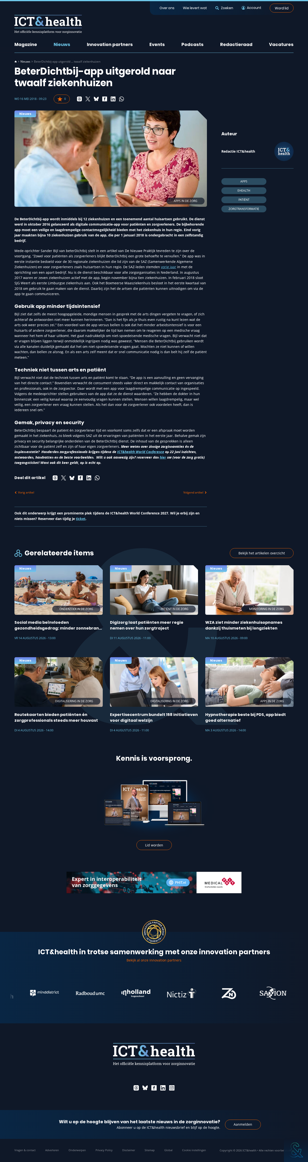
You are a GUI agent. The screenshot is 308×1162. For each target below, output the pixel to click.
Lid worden (154, 845)
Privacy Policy (104, 1150)
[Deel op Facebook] (104, 99)
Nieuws (62, 44)
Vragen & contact (25, 1150)
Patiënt (244, 200)
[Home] (15, 61)
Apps (243, 181)
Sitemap (150, 1150)
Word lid (282, 8)
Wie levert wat (195, 8)
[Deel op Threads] (79, 99)
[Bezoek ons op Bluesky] (145, 1088)
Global (168, 1150)
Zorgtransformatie (244, 209)
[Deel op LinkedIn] (113, 99)
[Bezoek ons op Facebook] (154, 1088)
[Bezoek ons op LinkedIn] (163, 1088)
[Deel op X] (87, 99)
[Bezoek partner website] (18, 993)
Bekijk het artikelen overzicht (261, 553)
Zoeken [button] (227, 8)
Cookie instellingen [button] (194, 1150)
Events (157, 44)
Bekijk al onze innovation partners (154, 960)
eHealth (243, 190)
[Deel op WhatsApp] (121, 99)
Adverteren (52, 1150)
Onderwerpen (77, 1150)
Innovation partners (110, 44)
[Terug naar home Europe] (48, 24)
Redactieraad (236, 44)
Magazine (25, 44)
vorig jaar (168, 267)
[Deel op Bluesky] (96, 99)
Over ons (167, 8)
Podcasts (192, 44)
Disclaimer (128, 1150)
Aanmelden (243, 1124)
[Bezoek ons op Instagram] (171, 1088)
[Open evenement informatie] (296, 1150)
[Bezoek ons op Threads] (136, 1088)
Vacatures (281, 44)
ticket (80, 518)
